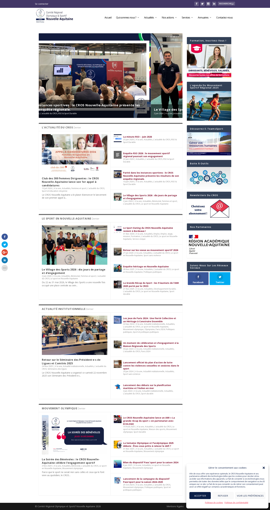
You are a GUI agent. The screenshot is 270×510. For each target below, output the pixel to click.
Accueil (108, 17)
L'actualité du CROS (105, 113)
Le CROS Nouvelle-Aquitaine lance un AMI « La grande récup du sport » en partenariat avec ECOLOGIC (149, 420)
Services (186, 17)
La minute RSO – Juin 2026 (137, 136)
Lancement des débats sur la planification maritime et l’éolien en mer (147, 387)
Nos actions (168, 17)
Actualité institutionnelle (73, 366)
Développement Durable (165, 289)
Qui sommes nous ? (126, 17)
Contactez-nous (224, 17)
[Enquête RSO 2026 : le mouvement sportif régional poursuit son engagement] (118, 155)
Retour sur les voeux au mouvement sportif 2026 (150, 250)
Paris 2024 (160, 329)
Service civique (138, 239)
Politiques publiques (153, 272)
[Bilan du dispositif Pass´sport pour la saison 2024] (118, 464)
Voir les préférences (250, 495)
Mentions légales (175, 506)
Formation (135, 236)
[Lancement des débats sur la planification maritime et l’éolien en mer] (118, 387)
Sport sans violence (152, 255)
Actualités (149, 17)
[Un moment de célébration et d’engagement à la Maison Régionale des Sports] (118, 344)
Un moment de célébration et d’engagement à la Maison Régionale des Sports (151, 344)
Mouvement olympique (133, 329)
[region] (209, 244)
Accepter (200, 495)
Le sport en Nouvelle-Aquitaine (128, 113)
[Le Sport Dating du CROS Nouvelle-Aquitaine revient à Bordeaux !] (118, 229)
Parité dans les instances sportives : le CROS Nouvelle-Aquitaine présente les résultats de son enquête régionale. (151, 175)
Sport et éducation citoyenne (54, 191)
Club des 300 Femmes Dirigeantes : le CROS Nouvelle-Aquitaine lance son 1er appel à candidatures (70, 182)
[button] (263, 467)
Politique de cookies (214, 502)
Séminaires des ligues (57, 369)
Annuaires (203, 17)
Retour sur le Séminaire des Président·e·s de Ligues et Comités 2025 (71, 361)
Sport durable (147, 393)
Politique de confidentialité (236, 502)
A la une (56, 113)
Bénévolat (75, 113)
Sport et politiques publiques (146, 332)
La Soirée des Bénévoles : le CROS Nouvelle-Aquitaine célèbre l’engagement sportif (71, 461)
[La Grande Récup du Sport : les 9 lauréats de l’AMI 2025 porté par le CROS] (118, 284)
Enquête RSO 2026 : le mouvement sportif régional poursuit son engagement (146, 155)
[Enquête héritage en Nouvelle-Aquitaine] (118, 268)
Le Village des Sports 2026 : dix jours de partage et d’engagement (96, 109)
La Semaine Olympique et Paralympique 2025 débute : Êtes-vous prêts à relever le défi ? (148, 445)
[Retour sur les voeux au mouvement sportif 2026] (118, 251)
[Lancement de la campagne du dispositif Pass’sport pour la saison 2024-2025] (118, 480)
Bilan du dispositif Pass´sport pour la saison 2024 (150, 462)
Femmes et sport (88, 113)
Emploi (157, 233)
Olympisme (150, 329)
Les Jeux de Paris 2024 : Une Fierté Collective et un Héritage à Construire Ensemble (149, 320)
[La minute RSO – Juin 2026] (118, 138)
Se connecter (41, 3)
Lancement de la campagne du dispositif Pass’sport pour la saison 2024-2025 (146, 480)
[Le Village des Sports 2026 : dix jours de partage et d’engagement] (118, 197)
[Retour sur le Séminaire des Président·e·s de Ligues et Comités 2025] (74, 335)
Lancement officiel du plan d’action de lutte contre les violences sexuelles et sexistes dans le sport (151, 365)
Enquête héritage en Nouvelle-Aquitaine (146, 266)
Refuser (223, 495)
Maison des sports (157, 429)
